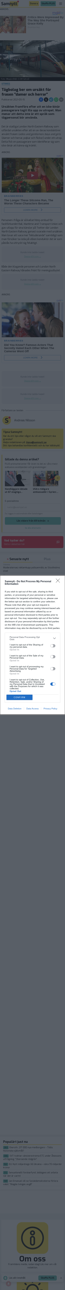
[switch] (52, 645)
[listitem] (32, 638)
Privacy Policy (50, 708)
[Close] (59, 582)
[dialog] (32, 645)
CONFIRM (19, 697)
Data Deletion (14, 708)
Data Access (32, 708)
